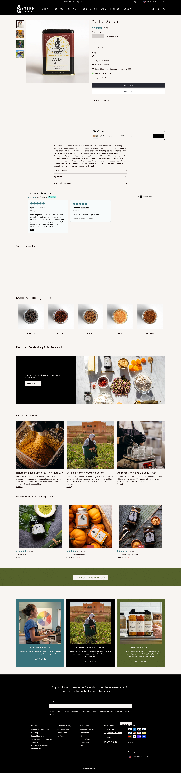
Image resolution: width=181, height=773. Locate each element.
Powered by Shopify (89, 768)
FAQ (81, 745)
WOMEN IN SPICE (110, 9)
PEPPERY (31, 333)
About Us (120, 484)
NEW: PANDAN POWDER (73, 2)
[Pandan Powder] (40, 531)
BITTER (90, 333)
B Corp (69, 487)
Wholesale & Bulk (62, 730)
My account (36, 749)
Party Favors (60, 736)
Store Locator (85, 733)
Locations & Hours (87, 730)
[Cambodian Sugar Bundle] (141, 531)
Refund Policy (85, 742)
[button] (97, 28)
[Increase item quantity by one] (102, 47)
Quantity (95, 42)
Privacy (82, 736)
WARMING (149, 333)
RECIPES (59, 9)
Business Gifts (61, 733)
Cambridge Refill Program (41, 739)
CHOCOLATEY (61, 333)
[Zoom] (57, 51)
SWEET (120, 333)
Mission (19, 487)
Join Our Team (37, 742)
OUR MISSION (90, 9)
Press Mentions (37, 736)
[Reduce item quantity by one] (94, 47)
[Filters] (138, 196)
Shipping (95, 78)
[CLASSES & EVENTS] (40, 623)
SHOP (45, 9)
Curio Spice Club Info (39, 745)
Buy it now (128, 91)
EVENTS (72, 9)
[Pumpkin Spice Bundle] (90, 531)
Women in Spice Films (40, 730)
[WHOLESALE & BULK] (141, 623)
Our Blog (34, 733)
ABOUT (128, 9)
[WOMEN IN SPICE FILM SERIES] (90, 623)
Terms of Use (85, 739)
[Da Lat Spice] (128, 111)
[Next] (20, 60)
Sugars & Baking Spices (41, 496)
